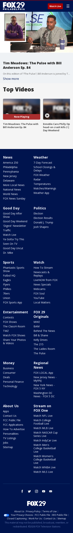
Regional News (41, 365)
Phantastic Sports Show (13, 269)
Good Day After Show (12, 215)
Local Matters (42, 302)
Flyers (6, 284)
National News (12, 189)
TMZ (6, 331)
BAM (36, 326)
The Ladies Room (44, 349)
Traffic (7, 230)
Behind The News (44, 331)
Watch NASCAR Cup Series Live (46, 434)
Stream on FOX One (42, 408)
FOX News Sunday (14, 198)
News (7, 157)
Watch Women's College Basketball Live (45, 459)
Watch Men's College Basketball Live (45, 448)
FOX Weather (42, 175)
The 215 (38, 344)
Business (8, 368)
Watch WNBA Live (45, 467)
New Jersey (10, 176)
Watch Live (55, 6)
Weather (41, 157)
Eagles (7, 280)
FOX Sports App (12, 302)
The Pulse (39, 353)
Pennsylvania (11, 171)
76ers (6, 293)
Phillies (7, 289)
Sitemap (8, 447)
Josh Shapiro (41, 227)
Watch (39, 262)
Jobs (5, 442)
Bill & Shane (41, 335)
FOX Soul (39, 293)
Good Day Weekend (15, 221)
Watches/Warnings (45, 188)
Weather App (41, 193)
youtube (44, 491)
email (51, 491)
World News (10, 194)
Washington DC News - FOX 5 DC (44, 394)
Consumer (9, 372)
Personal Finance (13, 381)
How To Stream (43, 267)
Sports (8, 262)
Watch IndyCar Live (45, 440)
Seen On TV (10, 243)
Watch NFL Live (43, 415)
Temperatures (42, 184)
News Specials (42, 284)
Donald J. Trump (43, 222)
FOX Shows (10, 322)
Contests (8, 317)
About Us (11, 406)
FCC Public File (12, 420)
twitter (29, 491)
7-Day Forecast (43, 162)
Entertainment (15, 312)
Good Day (11, 208)
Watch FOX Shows (14, 335)
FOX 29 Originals (41, 314)
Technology (10, 386)
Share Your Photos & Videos (14, 341)
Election (38, 213)
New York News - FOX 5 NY (44, 386)
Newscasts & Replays (42, 273)
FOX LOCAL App (43, 372)
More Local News (14, 185)
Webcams (39, 289)
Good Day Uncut (13, 248)
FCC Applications (13, 424)
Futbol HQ (9, 275)
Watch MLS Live (43, 472)
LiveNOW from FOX (45, 280)
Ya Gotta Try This (13, 239)
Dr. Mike (8, 252)
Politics (40, 208)
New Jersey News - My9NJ (45, 378)
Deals (6, 377)
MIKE (37, 322)
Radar (37, 179)
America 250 (10, 162)
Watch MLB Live (43, 428)
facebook (22, 491)
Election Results (43, 218)
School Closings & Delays (44, 168)
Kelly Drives (41, 340)
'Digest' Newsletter (14, 226)
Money (8, 363)
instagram (36, 491)
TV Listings (9, 438)
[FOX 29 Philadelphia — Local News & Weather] (14, 5)
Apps (6, 411)
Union (6, 298)
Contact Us (9, 415)
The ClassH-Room (14, 326)
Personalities (11, 433)
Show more (11, 79)
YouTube (39, 298)
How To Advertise (14, 429)
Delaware (9, 180)
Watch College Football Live (42, 421)
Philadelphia (10, 167)
